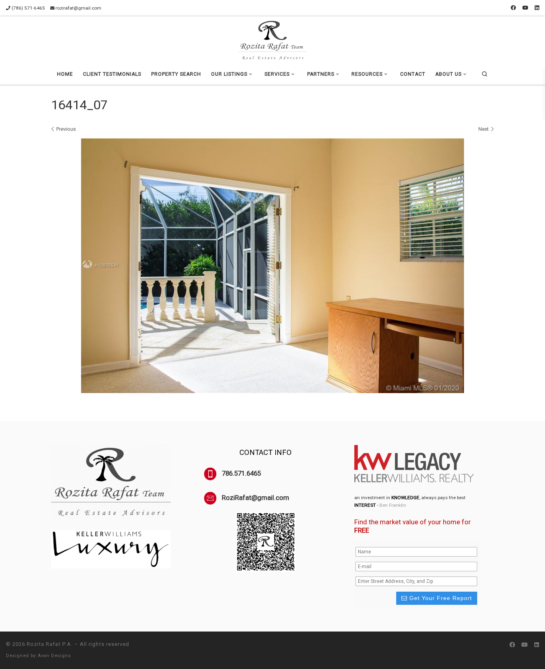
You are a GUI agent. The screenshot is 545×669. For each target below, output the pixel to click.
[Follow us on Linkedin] (537, 8)
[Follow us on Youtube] (525, 8)
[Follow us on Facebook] (513, 8)
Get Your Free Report (439, 598)
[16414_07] (272, 265)
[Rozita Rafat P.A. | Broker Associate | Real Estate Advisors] (272, 39)
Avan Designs (54, 655)
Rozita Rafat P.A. (50, 644)
